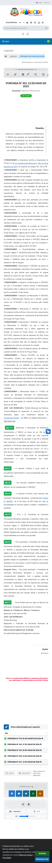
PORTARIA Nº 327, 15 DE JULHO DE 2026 (24, 762)
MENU (7, 41)
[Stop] (28, 804)
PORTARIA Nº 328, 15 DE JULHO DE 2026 (24, 756)
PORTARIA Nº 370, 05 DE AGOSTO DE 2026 (25, 738)
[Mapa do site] (39, 22)
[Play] (23, 804)
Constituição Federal (11, 418)
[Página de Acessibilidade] (42, 22)
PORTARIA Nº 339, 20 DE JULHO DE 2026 (24, 750)
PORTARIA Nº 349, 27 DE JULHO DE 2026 (24, 744)
